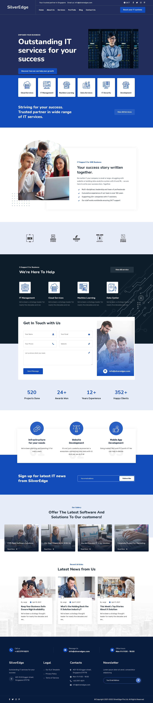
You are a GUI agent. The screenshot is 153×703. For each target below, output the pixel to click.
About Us (51, 10)
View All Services (125, 112)
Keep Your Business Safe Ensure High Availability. (33, 608)
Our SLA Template (53, 670)
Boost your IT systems (132, 10)
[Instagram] (16, 699)
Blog (81, 10)
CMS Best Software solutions (20, 543)
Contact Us (90, 10)
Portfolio (72, 10)
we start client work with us (57, 543)
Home (41, 10)
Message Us (73, 648)
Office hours (120, 648)
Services (61, 10)
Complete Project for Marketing (131, 543)
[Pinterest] (19, 699)
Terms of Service (52, 678)
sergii (25, 602)
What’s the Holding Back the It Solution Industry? (75, 608)
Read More (11, 549)
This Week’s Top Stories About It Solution (112, 608)
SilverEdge (17, 7)
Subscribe (127, 478)
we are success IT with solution (95, 543)
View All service (122, 270)
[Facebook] (9, 699)
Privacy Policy (51, 674)
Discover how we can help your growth (37, 71)
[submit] (138, 680)
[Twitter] (13, 699)
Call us (17, 648)
